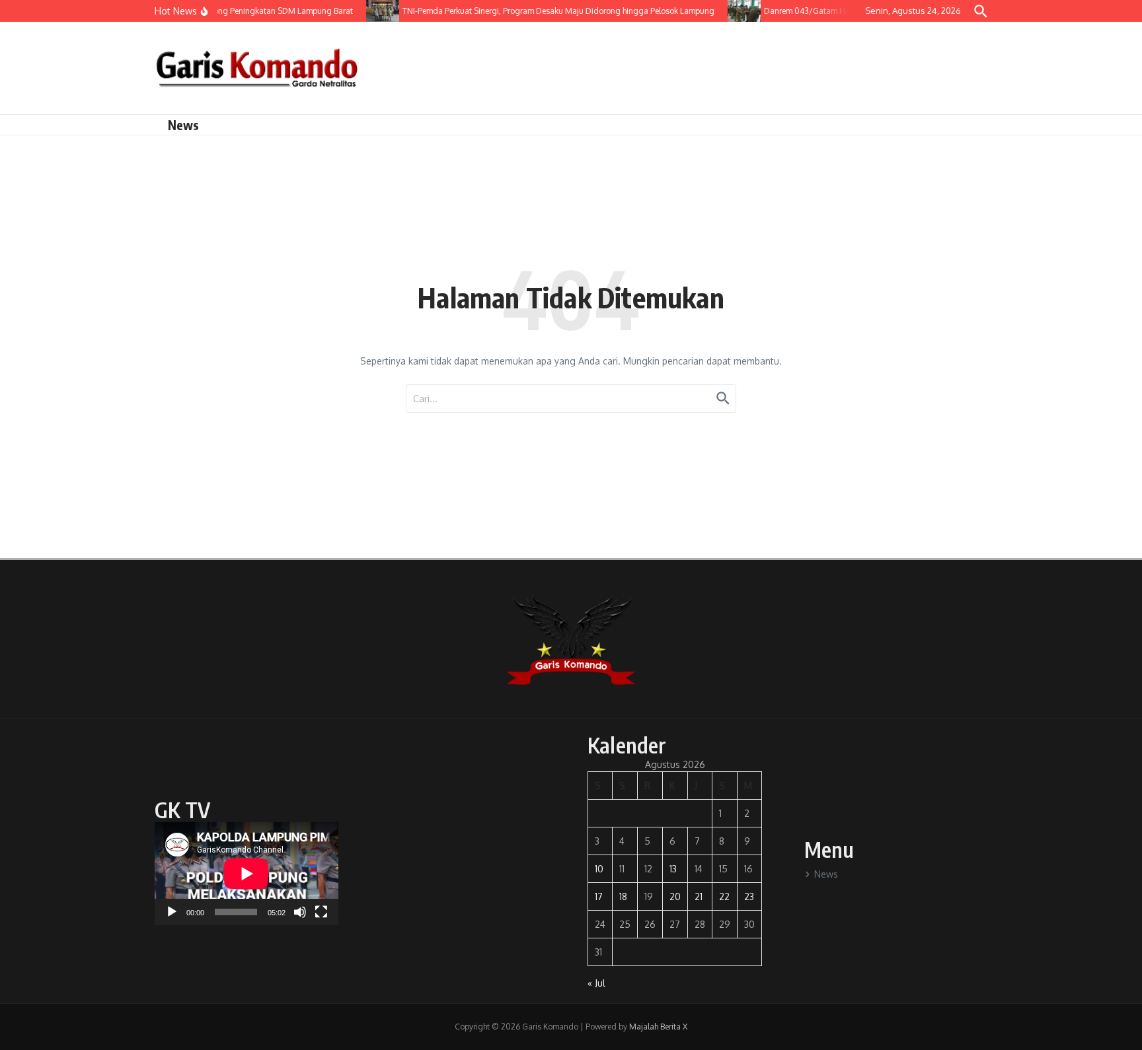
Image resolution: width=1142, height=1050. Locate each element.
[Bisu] (300, 912)
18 (623, 896)
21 (699, 896)
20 (675, 896)
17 (599, 896)
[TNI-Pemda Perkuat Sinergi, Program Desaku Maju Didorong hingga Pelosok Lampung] (374, 11)
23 (749, 896)
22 (724, 896)
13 (673, 868)
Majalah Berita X (658, 1027)
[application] (246, 873)
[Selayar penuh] (321, 912)
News (183, 125)
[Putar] (171, 912)
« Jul (596, 983)
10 (599, 868)
